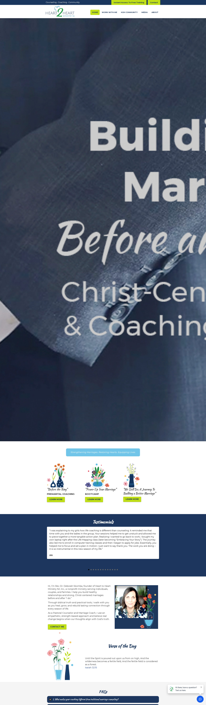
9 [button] (107, 569)
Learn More (55, 499)
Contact (154, 2)
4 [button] (95, 569)
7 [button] (103, 569)
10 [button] (110, 569)
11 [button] (112, 569)
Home (95, 12)
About (155, 12)
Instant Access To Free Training (129, 2)
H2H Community (129, 12)
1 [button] (88, 569)
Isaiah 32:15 (91, 667)
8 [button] (105, 569)
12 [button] (115, 569)
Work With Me (109, 12)
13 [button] (117, 569)
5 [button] (98, 569)
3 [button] (93, 569)
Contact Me (57, 627)
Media (145, 12)
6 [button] (100, 569)
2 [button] (91, 569)
